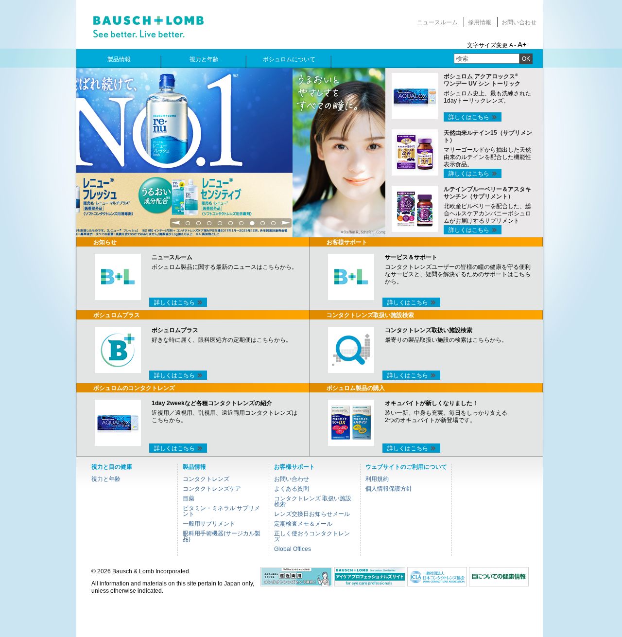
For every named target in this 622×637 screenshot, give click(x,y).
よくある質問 (291, 488)
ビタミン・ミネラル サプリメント (221, 511)
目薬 (188, 498)
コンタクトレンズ (206, 479)
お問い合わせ (518, 22)
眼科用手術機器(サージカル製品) (221, 536)
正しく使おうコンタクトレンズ (312, 536)
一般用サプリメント (209, 523)
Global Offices (292, 549)
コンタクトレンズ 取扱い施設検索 (312, 501)
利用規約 (377, 479)
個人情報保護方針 (388, 488)
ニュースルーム (437, 22)
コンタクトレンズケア (212, 488)
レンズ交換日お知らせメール (312, 514)
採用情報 (479, 22)
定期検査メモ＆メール (303, 523)
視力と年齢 (106, 479)
